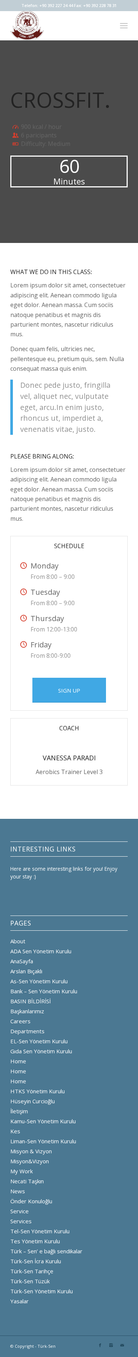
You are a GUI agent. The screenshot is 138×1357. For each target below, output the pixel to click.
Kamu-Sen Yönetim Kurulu (43, 1121)
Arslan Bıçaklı (26, 971)
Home (18, 1061)
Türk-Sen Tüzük (30, 1281)
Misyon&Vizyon (29, 1161)
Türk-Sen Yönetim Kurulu (41, 1291)
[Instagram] (111, 1345)
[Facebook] (100, 1345)
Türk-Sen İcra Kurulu (35, 1261)
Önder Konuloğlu (31, 1201)
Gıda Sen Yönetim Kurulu (41, 1051)
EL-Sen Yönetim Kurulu (39, 1041)
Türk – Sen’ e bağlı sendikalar (46, 1251)
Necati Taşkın (27, 1181)
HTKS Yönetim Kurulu (37, 1091)
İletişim (19, 1111)
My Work (21, 1171)
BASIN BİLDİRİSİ (30, 1001)
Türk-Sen (47, 1346)
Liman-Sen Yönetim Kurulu (43, 1141)
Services (21, 1221)
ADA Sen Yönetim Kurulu (40, 951)
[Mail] (122, 1345)
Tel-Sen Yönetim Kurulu (40, 1231)
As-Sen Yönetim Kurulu (39, 981)
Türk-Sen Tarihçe (31, 1271)
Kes (15, 1131)
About (17, 941)
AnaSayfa (21, 961)
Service (19, 1211)
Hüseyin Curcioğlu (32, 1101)
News (17, 1191)
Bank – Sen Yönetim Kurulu (43, 991)
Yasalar (19, 1301)
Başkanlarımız (27, 1011)
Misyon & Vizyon (31, 1151)
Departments (27, 1031)
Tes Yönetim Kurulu (35, 1241)
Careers (20, 1021)
